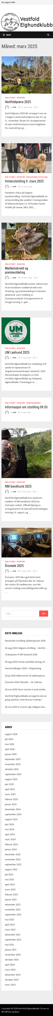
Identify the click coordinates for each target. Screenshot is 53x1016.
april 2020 (10, 964)
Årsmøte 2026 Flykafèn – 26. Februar (23, 682)
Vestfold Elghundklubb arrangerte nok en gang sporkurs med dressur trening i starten (26, 697)
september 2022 (13, 914)
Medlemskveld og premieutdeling (16, 270)
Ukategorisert (33, 403)
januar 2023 (11, 899)
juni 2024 (9, 824)
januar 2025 (11, 804)
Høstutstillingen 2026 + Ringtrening (23, 668)
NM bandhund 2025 (18, 486)
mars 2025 (10, 794)
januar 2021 (11, 949)
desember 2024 (13, 809)
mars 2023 (10, 889)
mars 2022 (10, 929)
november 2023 (13, 859)
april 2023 (10, 884)
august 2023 (11, 869)
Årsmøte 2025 (14, 566)
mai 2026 (9, 744)
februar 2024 (11, 844)
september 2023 (13, 864)
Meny (8, 34)
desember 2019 (13, 974)
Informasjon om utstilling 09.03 (26, 407)
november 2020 (13, 954)
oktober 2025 (11, 769)
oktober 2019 (11, 979)
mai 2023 (9, 879)
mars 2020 (10, 969)
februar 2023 (11, 894)
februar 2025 (11, 799)
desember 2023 (13, 854)
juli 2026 (9, 739)
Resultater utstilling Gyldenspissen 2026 (25, 640)
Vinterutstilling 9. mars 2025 (24, 181)
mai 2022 (9, 919)
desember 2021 (13, 934)
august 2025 (11, 779)
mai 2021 (9, 944)
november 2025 (13, 764)
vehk (14, 107)
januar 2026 (11, 754)
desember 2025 (13, 759)
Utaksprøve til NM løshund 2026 (21, 654)
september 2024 (13, 814)
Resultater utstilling (37, 177)
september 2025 (13, 774)
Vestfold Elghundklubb (28, 1008)
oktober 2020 (11, 959)
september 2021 (13, 939)
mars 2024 (10, 839)
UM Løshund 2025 (17, 352)
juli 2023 (9, 874)
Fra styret (10, 97)
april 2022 (10, 924)
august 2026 (11, 734)
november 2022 (13, 909)
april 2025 (10, 789)
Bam (17, 1011)
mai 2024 (9, 829)
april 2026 (10, 749)
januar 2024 (11, 849)
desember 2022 (13, 904)
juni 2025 (9, 784)
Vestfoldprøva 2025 (18, 102)
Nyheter (21, 97)
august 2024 (11, 819)
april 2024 (10, 834)
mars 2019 (10, 984)
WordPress (6, 1011)
